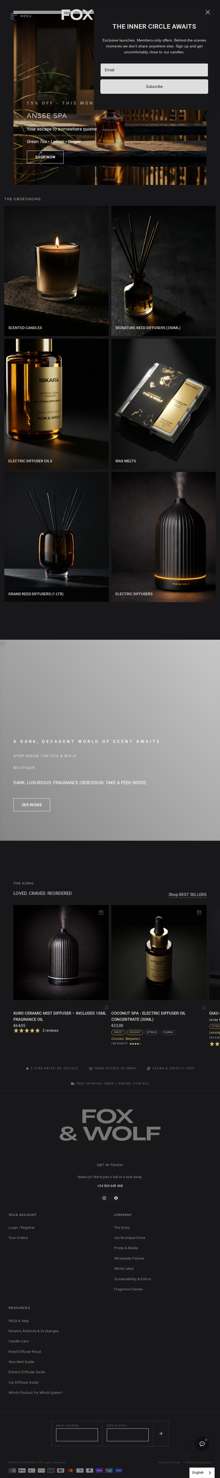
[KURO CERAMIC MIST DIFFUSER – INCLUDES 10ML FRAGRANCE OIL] (61, 952)
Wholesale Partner (129, 1258)
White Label (124, 1269)
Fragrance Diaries (128, 1289)
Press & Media (126, 1248)
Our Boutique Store (129, 1238)
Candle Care (18, 1341)
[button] (45, 157)
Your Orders (18, 1238)
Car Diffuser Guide (24, 1382)
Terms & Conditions (198, 1462)
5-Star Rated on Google (54, 1068)
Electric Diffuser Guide (27, 1372)
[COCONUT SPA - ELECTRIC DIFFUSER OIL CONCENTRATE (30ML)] (159, 952)
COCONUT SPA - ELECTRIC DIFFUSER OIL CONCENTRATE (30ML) (148, 1016)
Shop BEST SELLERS (188, 894)
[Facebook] (116, 1198)
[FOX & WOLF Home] (110, 1126)
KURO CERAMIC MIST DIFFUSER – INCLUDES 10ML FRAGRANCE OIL (59, 1016)
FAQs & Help (19, 1321)
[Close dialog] (207, 12)
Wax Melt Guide (21, 1362)
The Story (122, 1228)
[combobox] (202, 1473)
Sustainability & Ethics (132, 1279)
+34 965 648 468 (109, 1186)
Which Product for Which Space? (36, 1393)
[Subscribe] (160, 1433)
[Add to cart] (101, 912)
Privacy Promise (169, 1462)
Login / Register (22, 1228)
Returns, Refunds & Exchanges (33, 1331)
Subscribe (154, 86)
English (198, 1472)
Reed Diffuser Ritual (25, 1352)
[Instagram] (104, 1198)
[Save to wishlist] (106, 1008)
